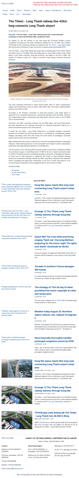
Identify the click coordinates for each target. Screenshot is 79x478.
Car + (18, 14)
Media (12, 10)
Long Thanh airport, (57, 226)
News (35, 10)
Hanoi (61, 348)
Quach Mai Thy (71, 253)
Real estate (68, 10)
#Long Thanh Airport (19, 172)
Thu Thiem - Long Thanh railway (59, 45)
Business (27, 10)
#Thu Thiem (16, 175)
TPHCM (42, 422)
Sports (19, 10)
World (12, 14)
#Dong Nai (15, 170)
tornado (38, 276)
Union (41, 10)
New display (26, 14)
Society (5, 10)
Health (5, 14)
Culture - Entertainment (53, 10)
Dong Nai (12, 35)
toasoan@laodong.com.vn (15, 468)
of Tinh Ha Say (60, 300)
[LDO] (17, 187)
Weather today (40, 324)
